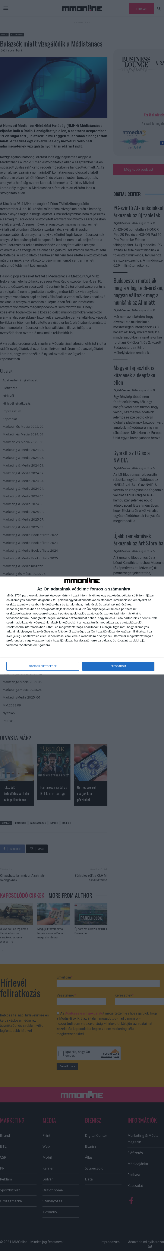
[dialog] (82, 625)
